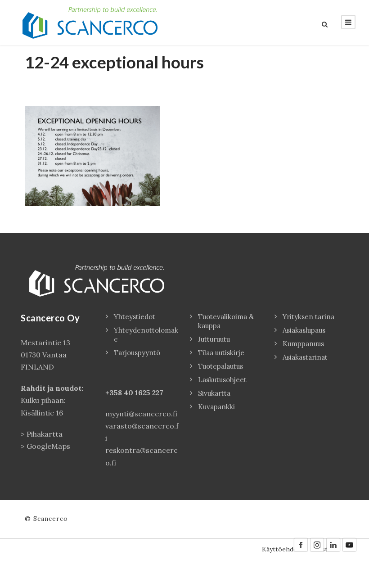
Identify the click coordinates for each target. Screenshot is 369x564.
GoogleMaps (48, 446)
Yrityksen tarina (308, 316)
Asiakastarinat (305, 357)
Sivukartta (214, 393)
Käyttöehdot (281, 549)
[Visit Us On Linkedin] (333, 544)
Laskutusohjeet (222, 379)
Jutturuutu (214, 339)
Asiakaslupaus (304, 330)
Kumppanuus (303, 343)
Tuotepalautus (220, 366)
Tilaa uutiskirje (221, 352)
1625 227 (149, 392)
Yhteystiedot (134, 316)
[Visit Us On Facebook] (300, 544)
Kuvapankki (216, 406)
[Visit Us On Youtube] (349, 544)
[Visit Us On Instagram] (317, 544)
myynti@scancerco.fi (141, 413)
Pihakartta (45, 433)
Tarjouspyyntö (137, 352)
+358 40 (120, 392)
